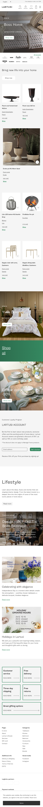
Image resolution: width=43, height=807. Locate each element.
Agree (22, 803)
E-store (4, 731)
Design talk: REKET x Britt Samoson (19, 523)
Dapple (4, 271)
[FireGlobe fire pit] (31, 202)
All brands (37, 55)
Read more (33, 797)
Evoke (5, 175)
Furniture (25, 743)
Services (5, 738)
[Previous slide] (2, 26)
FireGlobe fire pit (28, 214)
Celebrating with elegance (17, 586)
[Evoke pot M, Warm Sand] (21, 147)
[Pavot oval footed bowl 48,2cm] (11, 93)
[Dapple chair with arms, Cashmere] (11, 250)
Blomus (4, 220)
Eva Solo (25, 218)
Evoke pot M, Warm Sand (11, 169)
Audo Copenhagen (7, 112)
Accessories (26, 741)
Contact (4, 743)
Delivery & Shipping (8, 759)
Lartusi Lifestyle (7, 736)
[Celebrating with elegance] (21, 570)
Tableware (25, 731)
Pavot (4, 114)
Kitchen (24, 733)
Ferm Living (6, 172)
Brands (24, 751)
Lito (3, 223)
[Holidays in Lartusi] (21, 620)
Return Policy (6, 761)
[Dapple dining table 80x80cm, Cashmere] (31, 250)
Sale (23, 749)
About (4, 733)
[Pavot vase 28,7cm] (31, 93)
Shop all (6, 350)
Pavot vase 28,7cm (28, 106)
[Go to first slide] (40, 26)
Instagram (25, 761)
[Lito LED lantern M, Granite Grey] (11, 202)
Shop (4, 121)
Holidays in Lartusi (13, 636)
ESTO (4, 766)
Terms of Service (7, 764)
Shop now (9, 38)
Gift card (5, 741)
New (23, 746)
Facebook (25, 759)
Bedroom (25, 738)
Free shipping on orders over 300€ (33, 1)
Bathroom (25, 736)
